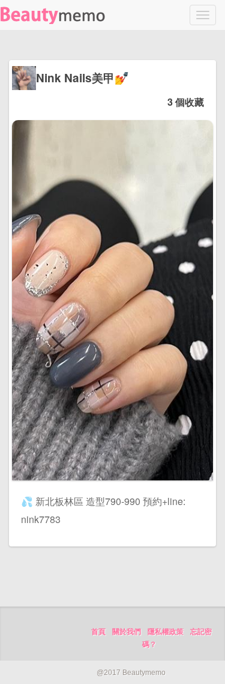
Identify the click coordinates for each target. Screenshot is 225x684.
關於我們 (126, 632)
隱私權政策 (166, 632)
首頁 (98, 632)
